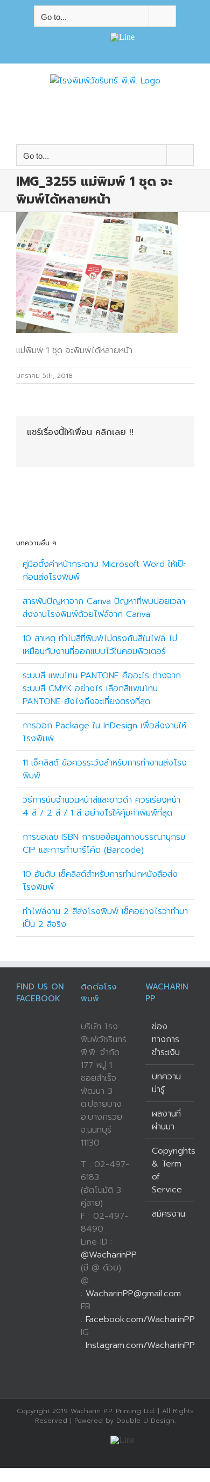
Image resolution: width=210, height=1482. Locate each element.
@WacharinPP (109, 1254)
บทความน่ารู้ (166, 1083)
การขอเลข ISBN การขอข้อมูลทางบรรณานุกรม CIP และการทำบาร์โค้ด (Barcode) (104, 843)
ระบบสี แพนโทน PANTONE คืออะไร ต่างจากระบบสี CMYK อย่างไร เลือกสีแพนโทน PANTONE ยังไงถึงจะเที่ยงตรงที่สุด (102, 688)
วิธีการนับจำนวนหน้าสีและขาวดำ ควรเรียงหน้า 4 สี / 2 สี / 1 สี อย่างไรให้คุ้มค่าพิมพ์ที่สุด (101, 806)
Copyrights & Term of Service (170, 1170)
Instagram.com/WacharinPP (140, 1345)
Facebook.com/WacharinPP (140, 1319)
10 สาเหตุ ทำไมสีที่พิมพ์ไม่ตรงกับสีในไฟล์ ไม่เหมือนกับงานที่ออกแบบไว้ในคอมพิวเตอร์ (100, 645)
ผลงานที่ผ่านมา (166, 1120)
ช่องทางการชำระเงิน (166, 1039)
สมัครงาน (168, 1213)
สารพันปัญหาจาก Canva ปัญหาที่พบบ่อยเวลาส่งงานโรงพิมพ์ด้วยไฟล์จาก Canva (104, 608)
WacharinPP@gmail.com (133, 1293)
